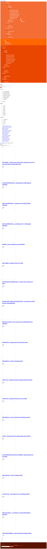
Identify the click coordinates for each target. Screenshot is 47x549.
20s (4, 105)
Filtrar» (1, 144)
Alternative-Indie (14, 15)
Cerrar (1, 84)
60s (4, 110)
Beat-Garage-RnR (14, 10)
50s (4, 109)
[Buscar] (1, 87)
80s (4, 112)
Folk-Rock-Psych (14, 13)
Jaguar (10, 25)
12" (4, 120)
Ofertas (6, 64)
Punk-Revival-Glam (14, 14)
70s (4, 111)
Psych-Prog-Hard (14, 11)
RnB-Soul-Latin (13, 17)
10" (4, 122)
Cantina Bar (11, 31)
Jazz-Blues (12, 18)
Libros (4, 99)
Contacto (10, 37)
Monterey (10, 27)
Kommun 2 (5, 119)
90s (4, 113)
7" (4, 121)
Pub (9, 32)
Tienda (9, 5)
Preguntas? (11, 21)
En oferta (4, 101)
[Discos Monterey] (2, 22)
